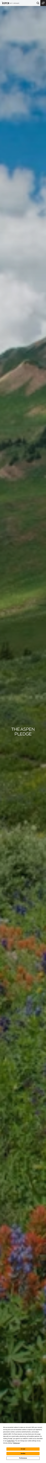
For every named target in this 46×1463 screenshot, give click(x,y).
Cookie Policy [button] (10, 1441)
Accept (23, 1449)
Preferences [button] (16, 1443)
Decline (23, 1453)
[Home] (10, 2)
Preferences (23, 1458)
